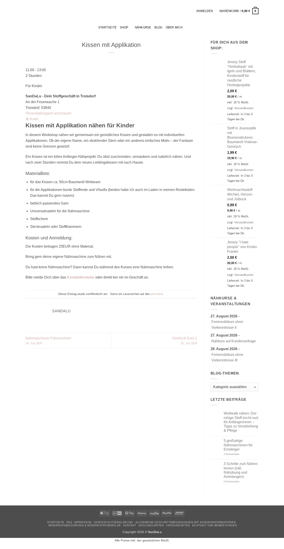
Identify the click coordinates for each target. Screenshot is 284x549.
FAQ (69, 522)
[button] (191, 11)
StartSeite (107, 27)
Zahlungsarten (151, 525)
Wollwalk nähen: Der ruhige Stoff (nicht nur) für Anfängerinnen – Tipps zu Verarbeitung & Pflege (241, 421)
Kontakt (129, 525)
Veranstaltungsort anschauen (48, 113)
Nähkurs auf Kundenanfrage (233, 341)
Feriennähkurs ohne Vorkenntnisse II (227, 324)
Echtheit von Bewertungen (214, 525)
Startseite (55, 522)
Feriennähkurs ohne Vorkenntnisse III (227, 357)
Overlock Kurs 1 (184, 340)
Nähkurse (143, 27)
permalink (157, 294)
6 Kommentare (238, 481)
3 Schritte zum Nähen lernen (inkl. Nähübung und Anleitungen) (241, 470)
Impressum (83, 522)
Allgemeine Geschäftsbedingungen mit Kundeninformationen (185, 522)
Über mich (174, 27)
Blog (158, 27)
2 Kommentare (239, 454)
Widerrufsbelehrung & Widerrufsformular (84, 525)
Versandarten (178, 525)
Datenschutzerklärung (113, 522)
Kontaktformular (81, 277)
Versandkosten (243, 108)
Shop (124, 27)
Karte (32, 119)
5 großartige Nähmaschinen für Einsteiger (238, 445)
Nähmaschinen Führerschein (48, 340)
